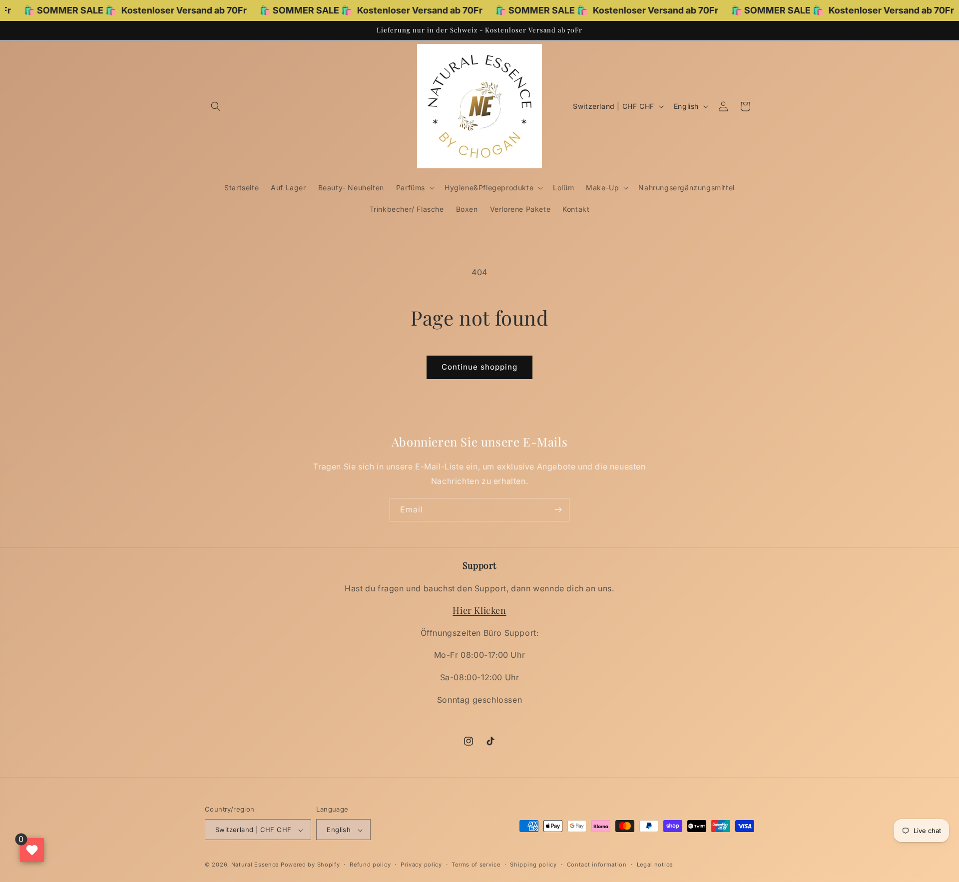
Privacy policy (421, 864)
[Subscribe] (558, 509)
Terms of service (476, 864)
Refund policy (370, 864)
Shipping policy (533, 864)
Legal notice (655, 864)
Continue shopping (479, 367)
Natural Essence (256, 865)
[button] (216, 106)
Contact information (597, 864)
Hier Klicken (479, 611)
